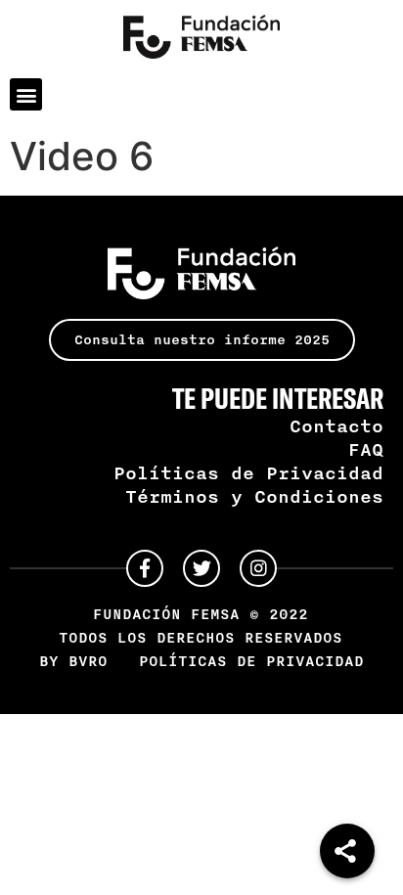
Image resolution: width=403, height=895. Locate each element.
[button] (26, 94)
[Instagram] (258, 568)
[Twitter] (201, 568)
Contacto (336, 425)
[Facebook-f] (144, 568)
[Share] (347, 851)
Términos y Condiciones (254, 496)
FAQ (365, 449)
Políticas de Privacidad (248, 472)
